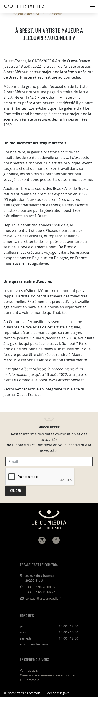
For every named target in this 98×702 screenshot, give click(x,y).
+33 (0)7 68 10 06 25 (40, 592)
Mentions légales (57, 693)
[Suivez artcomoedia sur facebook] (56, 540)
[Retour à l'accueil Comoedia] (51, 6)
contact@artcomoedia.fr (43, 598)
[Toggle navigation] (93, 7)
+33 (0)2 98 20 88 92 (40, 587)
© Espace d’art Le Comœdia (21, 693)
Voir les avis (29, 670)
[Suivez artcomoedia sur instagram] (42, 540)
